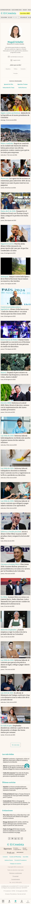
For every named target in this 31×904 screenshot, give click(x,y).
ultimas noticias (5, 10)
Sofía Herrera (22, 87)
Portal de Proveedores (21, 860)
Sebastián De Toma (8, 87)
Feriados (15, 73)
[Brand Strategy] (25, 849)
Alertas (21, 902)
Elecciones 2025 (17, 10)
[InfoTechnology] (20, 852)
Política (15, 69)
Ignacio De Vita (8, 84)
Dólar (25, 10)
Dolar (9, 902)
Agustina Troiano (22, 84)
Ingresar (28, 902)
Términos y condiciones (15, 873)
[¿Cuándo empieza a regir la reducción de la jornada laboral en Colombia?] (15, 619)
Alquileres (8, 69)
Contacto (5, 856)
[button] (26, 766)
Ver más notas (15, 745)
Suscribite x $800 (25, 13)
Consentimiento (15, 879)
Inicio (15, 902)
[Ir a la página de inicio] (8, 13)
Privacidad (15, 876)
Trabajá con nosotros (15, 863)
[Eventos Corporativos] (17, 849)
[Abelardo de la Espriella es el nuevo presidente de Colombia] (15, 102)
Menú (3, 902)
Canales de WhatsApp (15, 856)
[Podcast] (10, 853)
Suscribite (25, 856)
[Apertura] (8, 849)
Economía (23, 69)
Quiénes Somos (9, 860)
